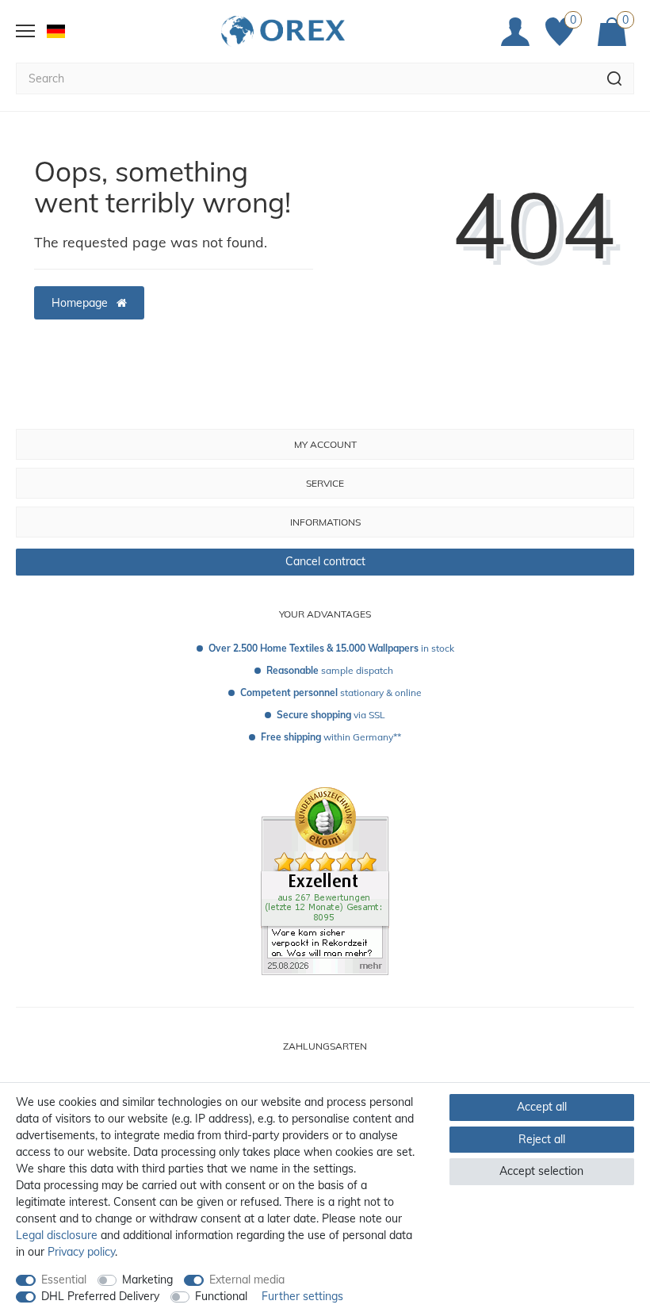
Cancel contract (325, 561)
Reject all (541, 1139)
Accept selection (541, 1171)
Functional (221, 1296)
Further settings (302, 1296)
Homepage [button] (81, 303)
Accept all (542, 1107)
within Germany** (331, 737)
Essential (63, 1279)
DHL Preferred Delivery (100, 1296)
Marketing (147, 1279)
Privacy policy (81, 1252)
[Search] (614, 78)
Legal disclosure (57, 1235)
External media (247, 1279)
